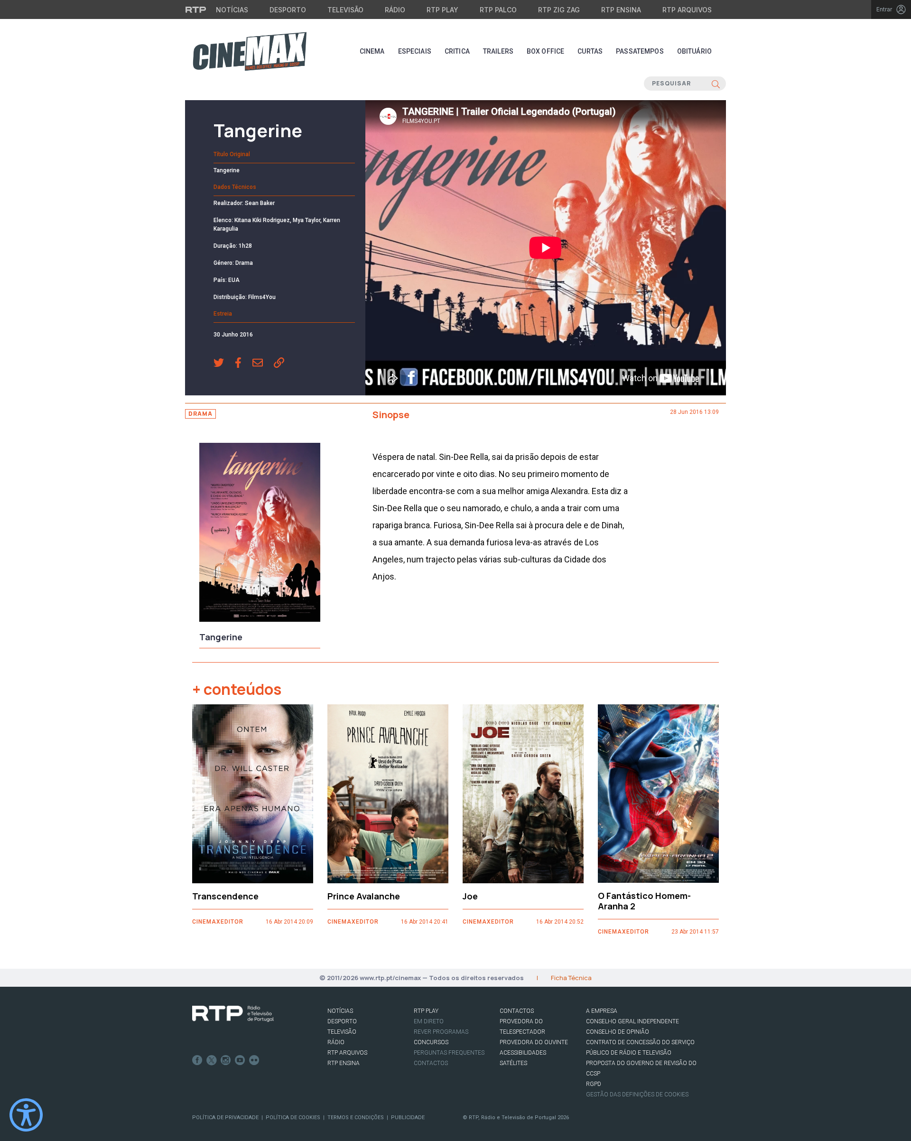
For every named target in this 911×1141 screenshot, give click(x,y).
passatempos (640, 51)
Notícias (232, 10)
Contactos (431, 1063)
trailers (498, 51)
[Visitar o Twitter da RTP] (211, 1060)
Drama (200, 414)
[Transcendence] (252, 793)
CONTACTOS (517, 1011)
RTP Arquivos (687, 10)
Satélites (513, 1063)
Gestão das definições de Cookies (637, 1094)
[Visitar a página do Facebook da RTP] (197, 1060)
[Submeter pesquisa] (716, 83)
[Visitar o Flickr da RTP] (254, 1060)
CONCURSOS (431, 1042)
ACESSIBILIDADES (523, 1052)
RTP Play (442, 10)
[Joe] (523, 793)
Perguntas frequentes (449, 1052)
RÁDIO (335, 1042)
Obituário (694, 51)
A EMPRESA (601, 1011)
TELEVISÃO (341, 1032)
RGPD (593, 1084)
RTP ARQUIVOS (347, 1052)
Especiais (414, 51)
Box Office (545, 51)
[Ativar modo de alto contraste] (26, 1115)
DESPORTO (342, 1021)
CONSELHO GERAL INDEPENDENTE (632, 1021)
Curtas (590, 51)
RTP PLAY (426, 1011)
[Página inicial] (250, 51)
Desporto (288, 10)
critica (457, 51)
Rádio (395, 10)
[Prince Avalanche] (387, 793)
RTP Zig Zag (559, 10)
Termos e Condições (355, 1117)
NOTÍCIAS (340, 1011)
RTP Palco (498, 10)
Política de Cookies (293, 1117)
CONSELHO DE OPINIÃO (617, 1032)
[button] (224, 363)
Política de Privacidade (225, 1117)
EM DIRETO (429, 1021)
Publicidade (408, 1117)
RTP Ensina (621, 10)
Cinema (372, 51)
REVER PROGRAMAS (441, 1032)
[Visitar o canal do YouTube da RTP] (240, 1060)
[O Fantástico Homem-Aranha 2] (658, 793)
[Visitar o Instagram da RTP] (226, 1060)
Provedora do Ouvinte (534, 1042)
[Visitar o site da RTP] (196, 9)
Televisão (345, 10)
